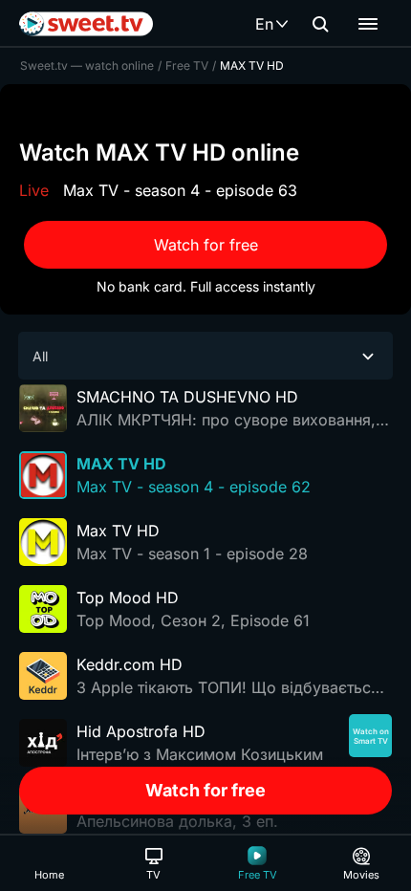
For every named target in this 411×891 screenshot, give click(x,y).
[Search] (320, 24)
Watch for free (206, 244)
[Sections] (368, 24)
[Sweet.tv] (86, 23)
